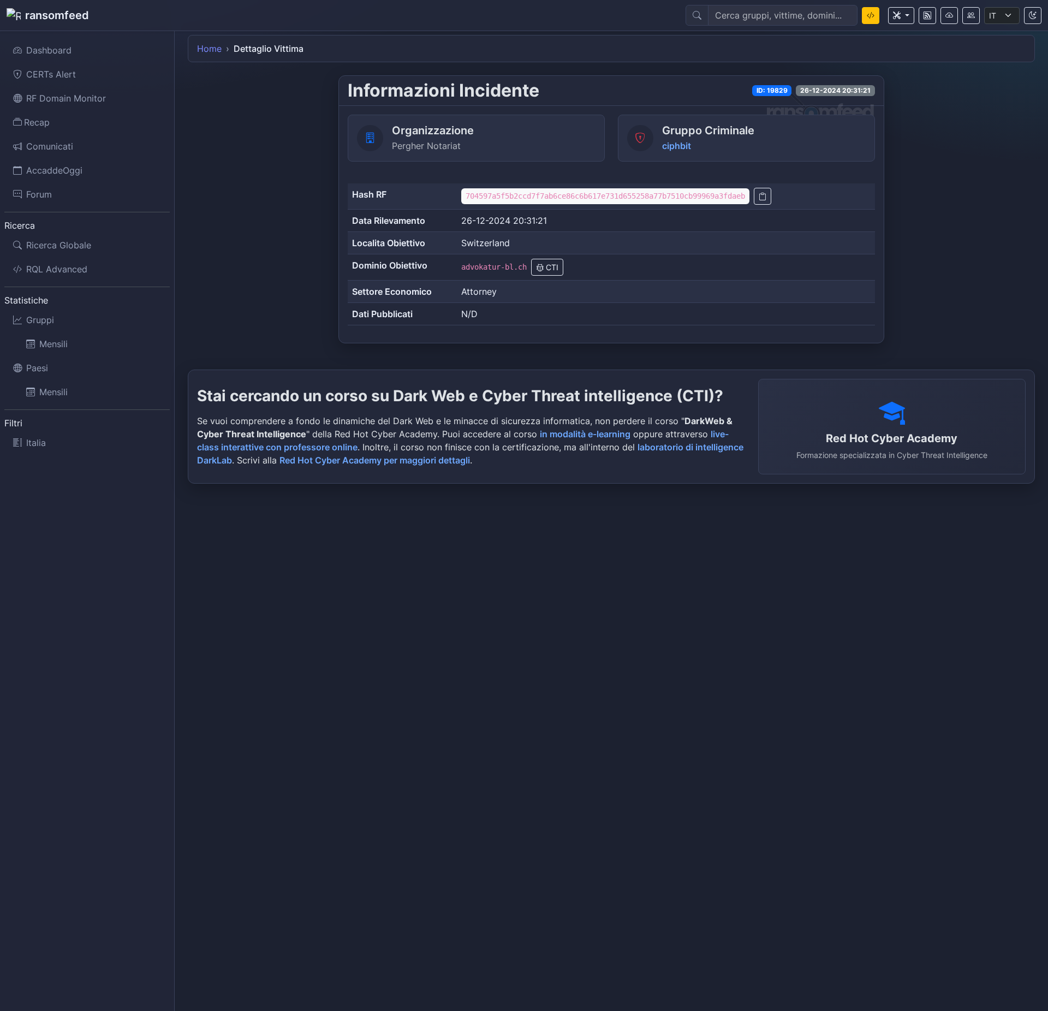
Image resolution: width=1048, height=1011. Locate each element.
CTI (551, 267)
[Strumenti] (901, 15)
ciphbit (676, 145)
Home (209, 48)
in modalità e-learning (585, 434)
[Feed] (927, 15)
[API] (949, 15)
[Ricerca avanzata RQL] (870, 15)
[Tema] (1032, 15)
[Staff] (971, 15)
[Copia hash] (762, 196)
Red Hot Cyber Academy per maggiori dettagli (374, 460)
